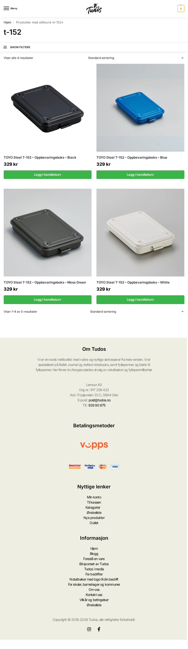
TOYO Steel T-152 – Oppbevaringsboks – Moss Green (45, 282)
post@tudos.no (100, 400)
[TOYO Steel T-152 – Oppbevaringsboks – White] (140, 232)
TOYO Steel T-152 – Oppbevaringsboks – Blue (131, 157)
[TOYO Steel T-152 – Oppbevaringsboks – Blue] (140, 108)
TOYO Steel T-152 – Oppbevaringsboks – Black (40, 157)
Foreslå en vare (94, 559)
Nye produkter (94, 518)
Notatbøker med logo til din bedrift (94, 579)
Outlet (94, 523)
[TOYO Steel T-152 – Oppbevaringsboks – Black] (48, 108)
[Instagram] (89, 629)
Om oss (94, 589)
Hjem (7, 22)
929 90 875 (97, 405)
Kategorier (92, 507)
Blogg (94, 553)
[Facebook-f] (99, 629)
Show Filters (20, 47)
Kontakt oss (94, 595)
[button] (180, 8)
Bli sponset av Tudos (93, 564)
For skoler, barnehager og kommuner (94, 584)
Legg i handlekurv (47, 174)
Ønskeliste (94, 512)
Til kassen (94, 502)
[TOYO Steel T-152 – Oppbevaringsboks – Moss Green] (48, 232)
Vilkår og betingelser (94, 600)
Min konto (94, 497)
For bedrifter (94, 574)
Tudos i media (94, 569)
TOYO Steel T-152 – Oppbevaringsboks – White (133, 282)
